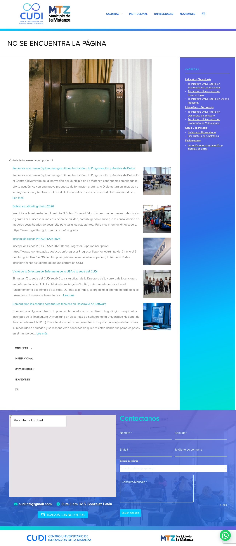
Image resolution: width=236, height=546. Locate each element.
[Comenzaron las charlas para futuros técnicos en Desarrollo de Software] (157, 316)
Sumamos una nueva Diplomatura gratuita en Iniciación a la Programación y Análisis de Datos (74, 168)
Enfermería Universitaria (202, 132)
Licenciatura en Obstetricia (203, 136)
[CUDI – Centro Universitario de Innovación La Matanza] (45, 13)
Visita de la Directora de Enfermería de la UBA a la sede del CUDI (55, 271)
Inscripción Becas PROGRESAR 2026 (36, 239)
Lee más (18, 198)
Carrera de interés (129, 461)
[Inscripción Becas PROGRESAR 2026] (157, 251)
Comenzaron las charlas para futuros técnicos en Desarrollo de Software (59, 304)
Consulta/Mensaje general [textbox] (137, 468)
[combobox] (173, 468)
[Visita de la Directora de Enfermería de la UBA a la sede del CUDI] (157, 284)
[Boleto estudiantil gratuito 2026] (157, 219)
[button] (225, 535)
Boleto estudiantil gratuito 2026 (33, 206)
